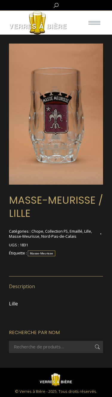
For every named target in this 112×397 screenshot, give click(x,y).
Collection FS (56, 231)
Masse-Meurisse (24, 236)
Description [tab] (22, 286)
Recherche (97, 347)
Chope (37, 231)
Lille (87, 231)
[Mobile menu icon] (94, 23)
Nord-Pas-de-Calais (58, 236)
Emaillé (76, 231)
